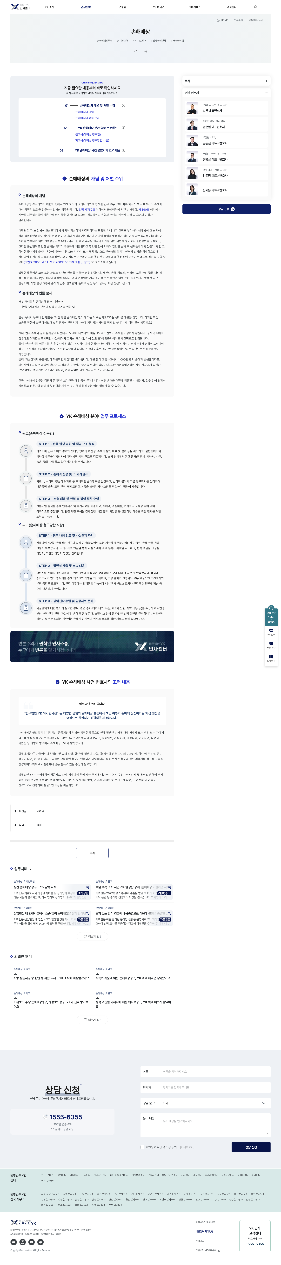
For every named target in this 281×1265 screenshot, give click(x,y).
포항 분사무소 (115, 1205)
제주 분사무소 (219, 1199)
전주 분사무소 (202, 1199)
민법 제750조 (87, 209)
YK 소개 (49, 7)
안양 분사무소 (115, 1199)
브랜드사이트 (47, 1175)
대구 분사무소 (173, 1194)
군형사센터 (153, 1175)
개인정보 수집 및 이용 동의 (161, 1147)
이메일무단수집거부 (205, 1222)
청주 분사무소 (65, 1205)
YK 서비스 (195, 7)
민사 (165, 1103)
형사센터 (62, 1175)
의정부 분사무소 (167, 1199)
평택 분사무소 (99, 1205)
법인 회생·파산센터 (119, 1175)
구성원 (122, 7)
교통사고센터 (227, 1175)
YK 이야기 (159, 7)
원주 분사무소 (149, 1199)
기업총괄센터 (100, 1175)
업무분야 (86, 7)
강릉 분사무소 (70, 1194)
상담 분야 (148, 1103)
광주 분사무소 (104, 1194)
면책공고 (199, 1241)
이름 (145, 1071)
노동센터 (86, 1175)
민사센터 (185, 1175)
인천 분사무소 (185, 1199)
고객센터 (231, 7)
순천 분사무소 (82, 1199)
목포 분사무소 (224, 1194)
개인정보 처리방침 (204, 1231)
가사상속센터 (138, 1175)
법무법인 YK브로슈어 (205, 1250)
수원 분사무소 (65, 1199)
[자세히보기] (187, 1147)
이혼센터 (74, 1175)
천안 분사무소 (48, 1205)
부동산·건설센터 (170, 1175)
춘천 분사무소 (82, 1205)
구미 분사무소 (120, 1194)
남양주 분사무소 (155, 1194)
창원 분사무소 (253, 1199)
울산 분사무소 (132, 1199)
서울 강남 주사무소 (50, 1194)
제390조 (144, 209)
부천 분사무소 (258, 1194)
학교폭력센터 (47, 1180)
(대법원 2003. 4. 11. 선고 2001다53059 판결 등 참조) (57, 262)
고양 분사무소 (87, 1194)
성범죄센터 (242, 1175)
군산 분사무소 (137, 1194)
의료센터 (197, 1175)
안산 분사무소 (99, 1199)
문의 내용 (148, 1118)
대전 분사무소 (190, 1194)
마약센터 (256, 1175)
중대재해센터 (211, 1175)
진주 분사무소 (236, 1199)
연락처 (147, 1087)
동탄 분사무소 (207, 1194)
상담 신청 (223, 209)
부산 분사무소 (241, 1194)
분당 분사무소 (48, 1199)
